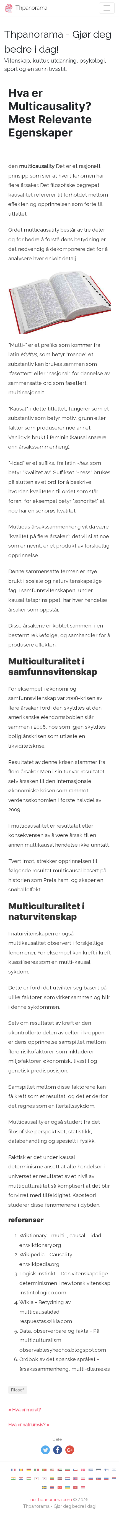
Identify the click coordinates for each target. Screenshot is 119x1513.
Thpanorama (30, 7)
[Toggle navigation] (107, 8)
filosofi (17, 1390)
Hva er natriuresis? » (28, 1424)
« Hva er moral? (24, 1409)
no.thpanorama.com (51, 1499)
